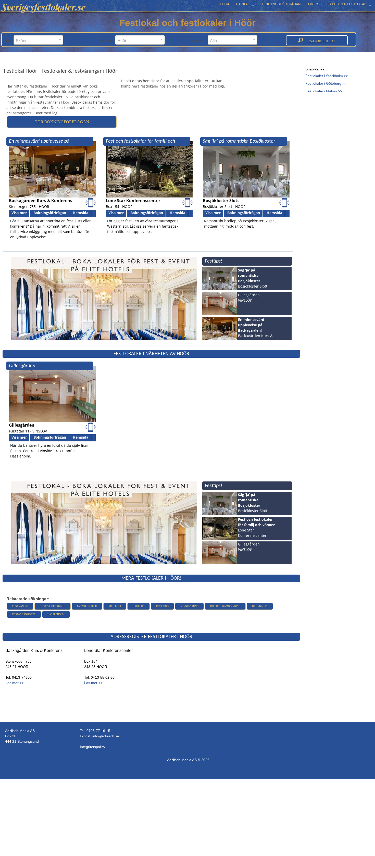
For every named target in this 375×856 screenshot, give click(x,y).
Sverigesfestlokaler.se (43, 7)
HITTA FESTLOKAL (234, 4)
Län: (10, 41)
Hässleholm (56, 614)
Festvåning (20, 606)
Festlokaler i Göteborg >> (325, 83)
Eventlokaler (87, 606)
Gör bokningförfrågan (61, 122)
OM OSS (315, 4)
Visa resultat (319, 41)
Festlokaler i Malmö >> (323, 91)
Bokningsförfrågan (49, 212)
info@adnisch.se (105, 736)
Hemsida (80, 212)
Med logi (115, 606)
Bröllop (138, 606)
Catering (162, 606)
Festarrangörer (24, 614)
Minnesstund (189, 606)
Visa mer (19, 212)
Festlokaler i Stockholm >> (326, 76)
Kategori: (200, 41)
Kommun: (106, 41)
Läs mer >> (14, 683)
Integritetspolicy (92, 747)
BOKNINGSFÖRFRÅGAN (281, 4)
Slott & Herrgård (52, 606)
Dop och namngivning (225, 606)
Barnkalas (260, 606)
